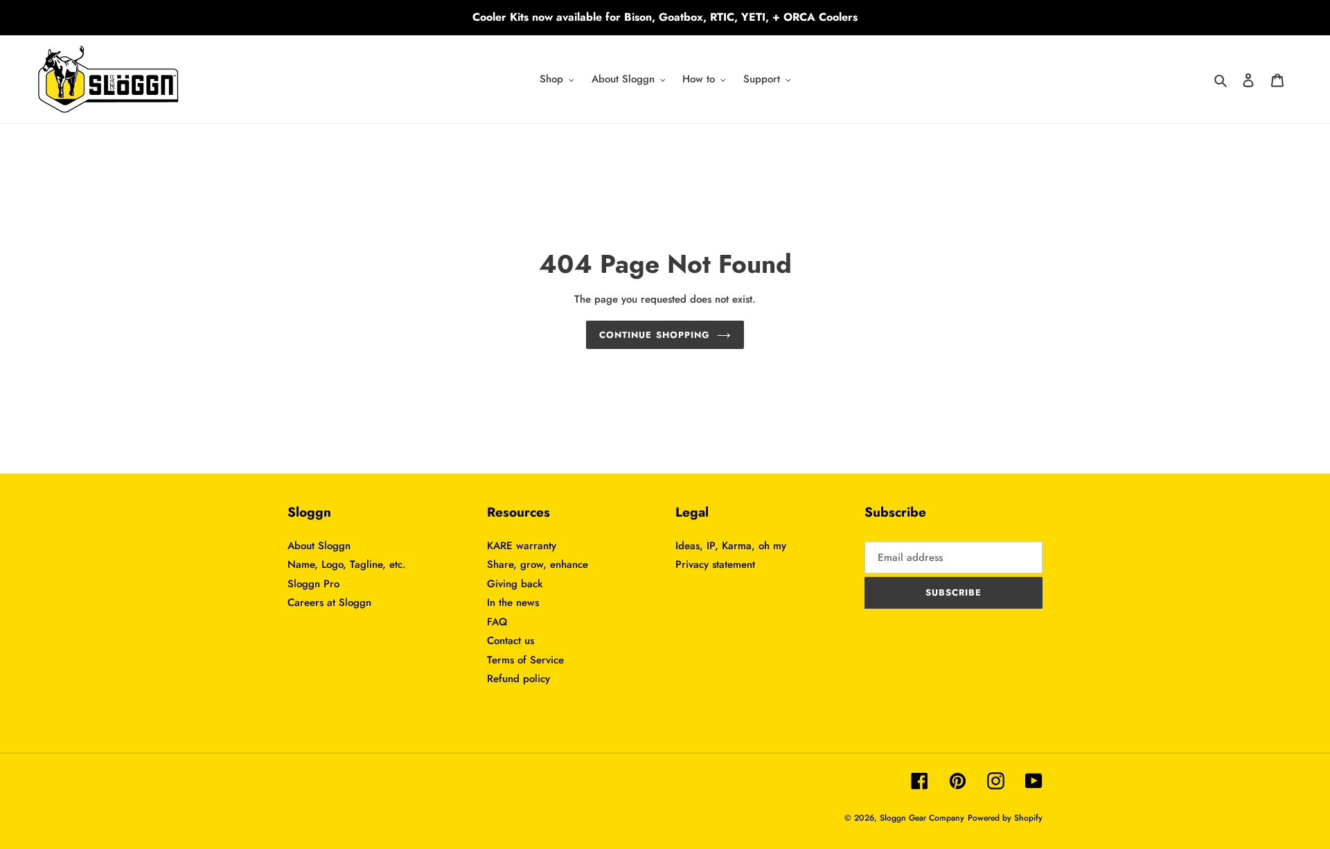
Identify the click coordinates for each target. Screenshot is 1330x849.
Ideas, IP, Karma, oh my (730, 545)
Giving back (514, 583)
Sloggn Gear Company (922, 818)
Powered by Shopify (1005, 818)
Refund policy (518, 678)
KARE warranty (521, 545)
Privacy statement (715, 564)
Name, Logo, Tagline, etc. (346, 564)
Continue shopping (654, 334)
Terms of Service (525, 660)
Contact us (510, 640)
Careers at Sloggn (329, 602)
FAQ (497, 621)
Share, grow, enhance (537, 564)
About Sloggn (319, 545)
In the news (513, 602)
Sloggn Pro (313, 583)
